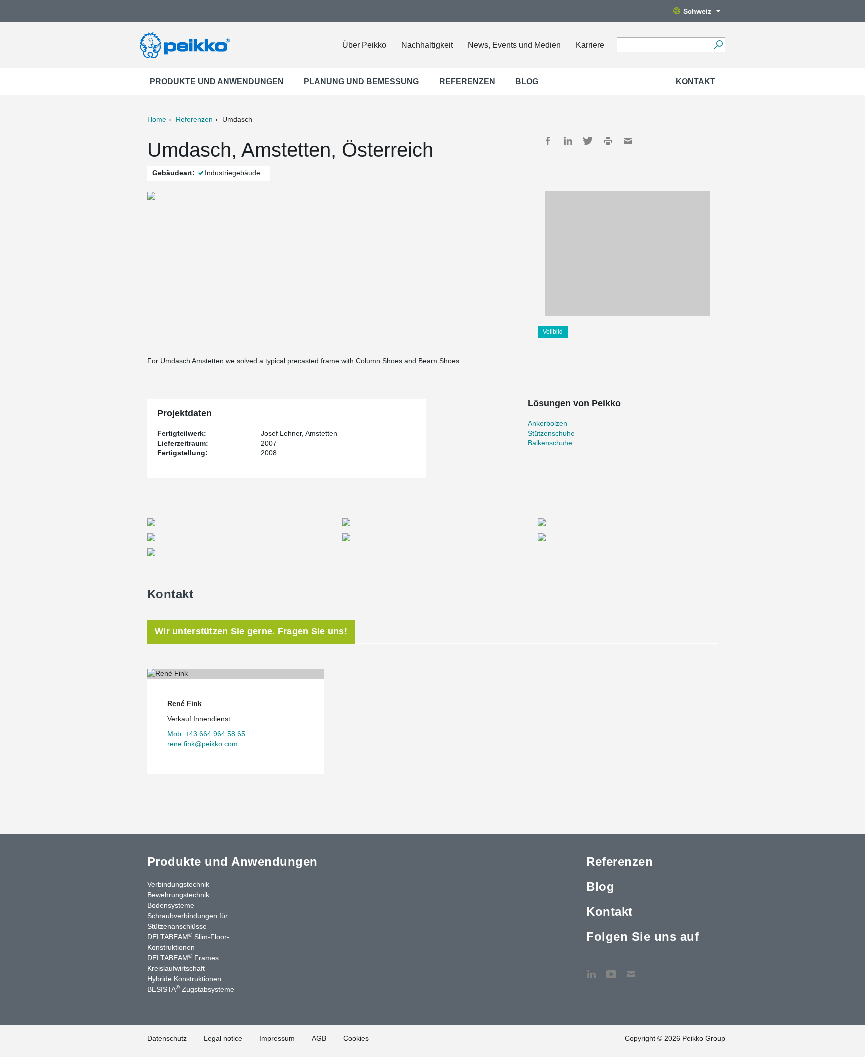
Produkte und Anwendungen (217, 81)
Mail (628, 141)
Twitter (588, 141)
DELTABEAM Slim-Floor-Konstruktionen (188, 941)
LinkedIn (568, 141)
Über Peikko (364, 45)
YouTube (611, 969)
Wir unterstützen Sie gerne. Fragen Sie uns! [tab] (251, 631)
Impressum (277, 1038)
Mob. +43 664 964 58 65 (206, 734)
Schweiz (697, 11)
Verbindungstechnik (178, 884)
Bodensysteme (170, 905)
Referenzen (467, 81)
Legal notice (223, 1038)
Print (608, 141)
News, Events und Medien (514, 45)
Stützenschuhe (551, 433)
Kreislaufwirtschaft (176, 968)
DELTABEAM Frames (183, 957)
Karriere (590, 45)
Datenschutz (167, 1038)
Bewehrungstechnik (178, 895)
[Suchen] (718, 45)
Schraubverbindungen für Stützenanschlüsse (187, 921)
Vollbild (553, 331)
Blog (526, 81)
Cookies (356, 1038)
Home (156, 119)
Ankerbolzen (547, 423)
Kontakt (695, 81)
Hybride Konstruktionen (184, 979)
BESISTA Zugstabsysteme (190, 988)
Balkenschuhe (550, 443)
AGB (319, 1038)
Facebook (548, 141)
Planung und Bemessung (361, 81)
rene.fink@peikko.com (202, 744)
